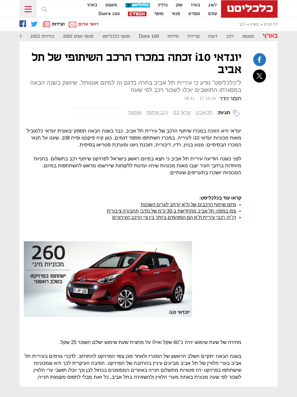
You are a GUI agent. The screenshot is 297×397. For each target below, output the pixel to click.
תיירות (173, 36)
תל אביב (204, 112)
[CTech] (137, 14)
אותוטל (135, 112)
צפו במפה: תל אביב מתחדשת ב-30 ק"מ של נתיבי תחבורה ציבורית (171, 211)
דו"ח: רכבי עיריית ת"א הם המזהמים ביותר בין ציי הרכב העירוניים (174, 217)
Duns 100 (149, 36)
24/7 (212, 5)
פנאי (176, 14)
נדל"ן (163, 5)
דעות (213, 36)
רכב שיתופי (157, 112)
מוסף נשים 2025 (78, 36)
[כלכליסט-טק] (137, 5)
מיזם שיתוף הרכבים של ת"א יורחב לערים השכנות (188, 204)
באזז (195, 5)
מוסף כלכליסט (116, 36)
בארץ (92, 5)
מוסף (159, 14)
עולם (212, 14)
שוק (179, 5)
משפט (111, 5)
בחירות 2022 (42, 36)
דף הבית (271, 24)
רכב (242, 24)
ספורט (194, 14)
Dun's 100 (109, 14)
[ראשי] (249, 9)
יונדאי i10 (182, 112)
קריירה (193, 36)
